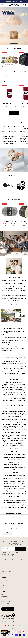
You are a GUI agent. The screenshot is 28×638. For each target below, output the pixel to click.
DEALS (14, 42)
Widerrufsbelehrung (6, 599)
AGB (2, 594)
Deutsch (20, 625)
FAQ (2, 573)
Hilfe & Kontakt (5, 569)
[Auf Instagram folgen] (6, 622)
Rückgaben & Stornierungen (8, 603)
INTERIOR (16, 200)
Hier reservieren (5, 353)
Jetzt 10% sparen (20, 549)
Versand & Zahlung (6, 571)
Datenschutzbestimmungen (7, 561)
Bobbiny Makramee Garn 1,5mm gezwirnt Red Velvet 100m (9, 104)
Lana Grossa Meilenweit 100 (9, 221)
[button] (4, 632)
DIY (9, 200)
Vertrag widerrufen (7, 609)
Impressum (4, 596)
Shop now (14, 113)
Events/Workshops (6, 582)
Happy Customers (5, 585)
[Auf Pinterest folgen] (9, 622)
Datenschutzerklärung (7, 601)
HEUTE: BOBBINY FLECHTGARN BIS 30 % (14, 1)
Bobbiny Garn (12, 175)
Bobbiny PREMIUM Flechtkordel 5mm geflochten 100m (9, 70)
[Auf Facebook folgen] (2, 622)
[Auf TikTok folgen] (13, 622)
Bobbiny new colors (9, 82)
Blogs (2, 587)
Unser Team (4, 580)
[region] (14, 521)
